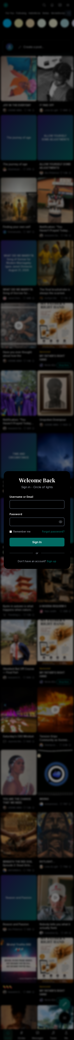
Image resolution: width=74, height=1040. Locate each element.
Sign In (37, 542)
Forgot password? (53, 531)
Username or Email (21, 496)
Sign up (51, 561)
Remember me (22, 531)
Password (16, 514)
